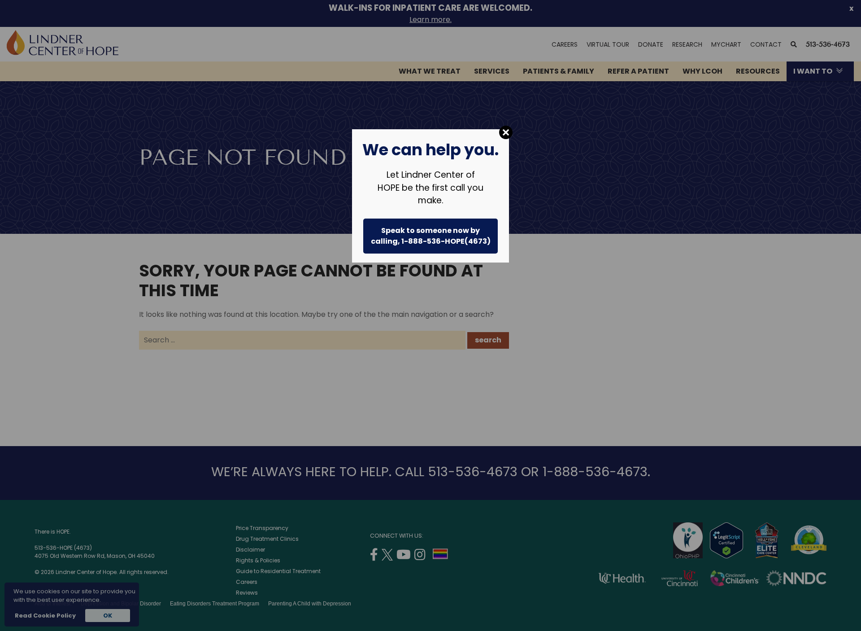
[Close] (506, 132)
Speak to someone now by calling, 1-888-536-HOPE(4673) (431, 235)
